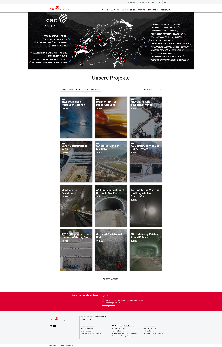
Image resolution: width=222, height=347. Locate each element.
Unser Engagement (128, 10)
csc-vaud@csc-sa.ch (118, 331)
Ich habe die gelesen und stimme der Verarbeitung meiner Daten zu (124, 302)
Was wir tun (115, 10)
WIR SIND (105, 10)
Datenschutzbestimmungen (121, 300)
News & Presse (153, 10)
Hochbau (86, 89)
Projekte (141, 10)
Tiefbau (77, 89)
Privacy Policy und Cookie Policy (56, 345)
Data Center (95, 89)
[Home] (59, 8)
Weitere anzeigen (111, 279)
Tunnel (70, 89)
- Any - (64, 89)
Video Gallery (166, 10)
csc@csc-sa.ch (86, 319)
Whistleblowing (69, 345)
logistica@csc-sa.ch (150, 331)
